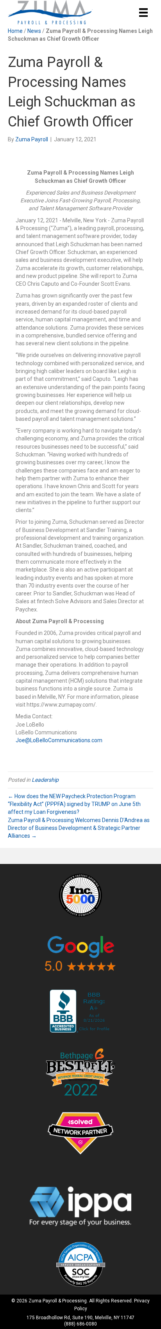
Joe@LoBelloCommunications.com (59, 740)
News (34, 31)
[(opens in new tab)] (80, 894)
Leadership (45, 780)
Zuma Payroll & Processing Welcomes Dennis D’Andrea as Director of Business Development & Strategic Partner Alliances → (79, 828)
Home (15, 31)
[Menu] (143, 12)
